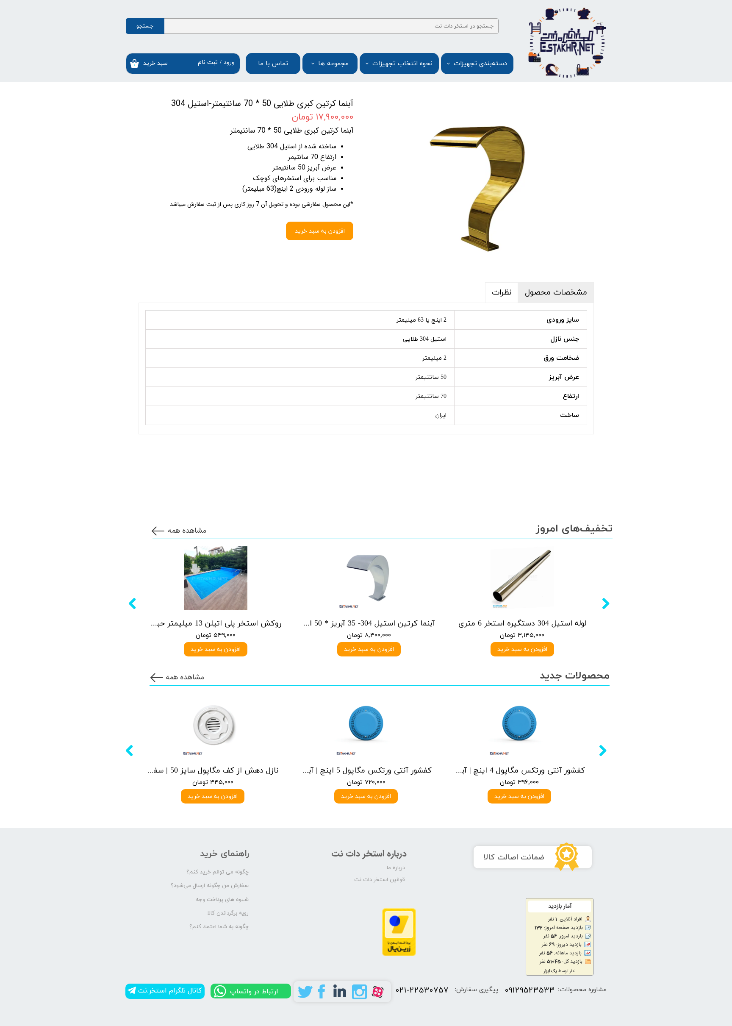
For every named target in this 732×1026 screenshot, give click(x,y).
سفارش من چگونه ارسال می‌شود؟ (210, 886)
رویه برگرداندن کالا (228, 913)
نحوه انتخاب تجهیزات (402, 63)
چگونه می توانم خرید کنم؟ (217, 872)
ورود (229, 62)
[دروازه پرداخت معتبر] (399, 955)
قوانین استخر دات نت (379, 880)
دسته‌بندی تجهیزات (480, 63)
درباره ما (396, 868)
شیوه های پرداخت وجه (222, 900)
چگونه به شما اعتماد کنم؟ (219, 927)
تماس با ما (273, 63)
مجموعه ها (333, 63)
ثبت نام (208, 62)
